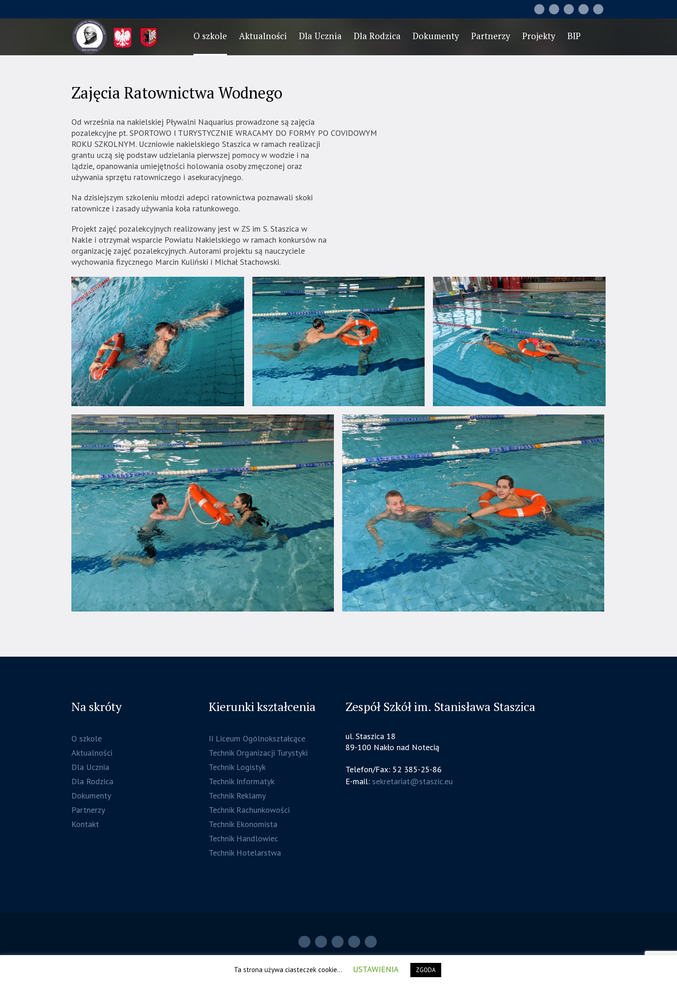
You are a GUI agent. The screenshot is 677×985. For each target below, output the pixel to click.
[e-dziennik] (554, 9)
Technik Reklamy (237, 795)
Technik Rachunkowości (249, 809)
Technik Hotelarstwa (245, 852)
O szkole (86, 738)
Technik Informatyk (241, 781)
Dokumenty (91, 795)
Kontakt (85, 824)
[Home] (539, 9)
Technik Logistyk (237, 767)
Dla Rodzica (92, 781)
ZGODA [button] (426, 970)
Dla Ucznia (90, 767)
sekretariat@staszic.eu (412, 781)
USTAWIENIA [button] (376, 969)
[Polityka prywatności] (598, 9)
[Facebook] (569, 9)
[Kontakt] (583, 9)
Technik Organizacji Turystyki (258, 752)
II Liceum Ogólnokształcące (257, 738)
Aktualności (91, 752)
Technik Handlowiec (243, 838)
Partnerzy (88, 809)
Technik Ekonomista (243, 824)
